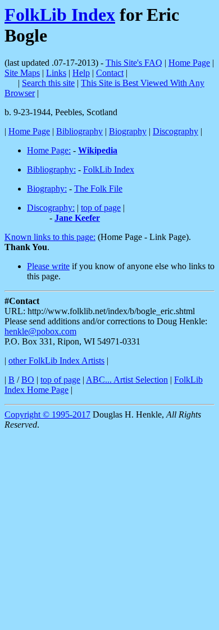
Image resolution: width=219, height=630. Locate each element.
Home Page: (49, 150)
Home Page (189, 62)
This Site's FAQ (134, 62)
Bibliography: (51, 169)
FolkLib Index (59, 14)
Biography (128, 131)
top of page (101, 207)
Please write (48, 266)
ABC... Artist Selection (127, 379)
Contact (110, 73)
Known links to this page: (49, 237)
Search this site (48, 83)
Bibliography (79, 131)
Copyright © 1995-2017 (47, 414)
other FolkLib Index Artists (56, 360)
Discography (175, 131)
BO (27, 379)
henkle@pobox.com (40, 331)
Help (81, 73)
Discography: (51, 207)
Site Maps (22, 73)
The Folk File (98, 188)
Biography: (47, 188)
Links (56, 73)
